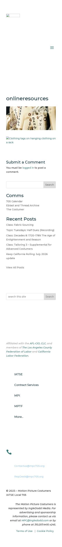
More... (18, 416)
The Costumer (15, 209)
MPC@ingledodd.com (35, 520)
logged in (28, 167)
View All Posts (15, 267)
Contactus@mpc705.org (29, 465)
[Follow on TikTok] (22, 332)
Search (49, 184)
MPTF (18, 406)
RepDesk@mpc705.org (28, 476)
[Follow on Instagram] (16, 332)
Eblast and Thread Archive (22, 205)
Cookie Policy (45, 531)
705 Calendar (14, 201)
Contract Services (26, 385)
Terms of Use (24, 531)
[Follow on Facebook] (9, 332)
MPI (17, 395)
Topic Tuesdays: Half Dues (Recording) (30, 230)
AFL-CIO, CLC (38, 343)
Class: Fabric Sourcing (19, 224)
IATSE (18, 374)
